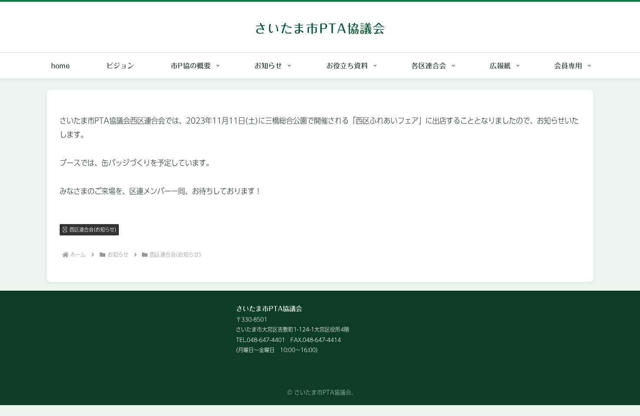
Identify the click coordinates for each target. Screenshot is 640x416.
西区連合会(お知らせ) (93, 229)
